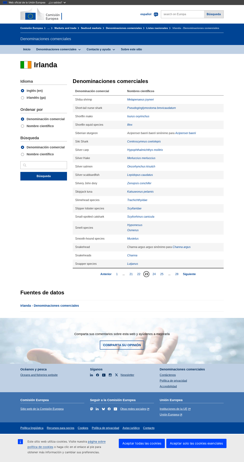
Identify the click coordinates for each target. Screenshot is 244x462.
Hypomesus (134, 225)
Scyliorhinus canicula (140, 216)
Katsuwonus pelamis (140, 191)
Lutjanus (132, 263)
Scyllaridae (134, 208)
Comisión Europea (31, 28)
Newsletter (127, 374)
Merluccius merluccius (141, 158)
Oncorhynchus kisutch (141, 166)
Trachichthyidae (137, 200)
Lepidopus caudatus (140, 174)
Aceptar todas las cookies (141, 443)
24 (155, 274)
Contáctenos (168, 374)
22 (139, 274)
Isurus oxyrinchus (138, 116)
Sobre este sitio (131, 49)
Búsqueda (214, 14)
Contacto (149, 428)
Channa (132, 255)
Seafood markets (91, 28)
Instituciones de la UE (173, 408)
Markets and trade (65, 28)
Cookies (83, 428)
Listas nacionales (157, 28)
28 (177, 274)
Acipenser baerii (185, 133)
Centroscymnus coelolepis (144, 141)
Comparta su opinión (122, 345)
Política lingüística (31, 428)
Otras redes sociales (133, 408)
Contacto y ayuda (99, 49)
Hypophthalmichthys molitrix (145, 149)
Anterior (105, 274)
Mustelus (133, 238)
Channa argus (182, 246)
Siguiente (189, 274)
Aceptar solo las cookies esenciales (196, 443)
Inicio (27, 49)
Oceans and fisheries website (39, 374)
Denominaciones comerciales (124, 28)
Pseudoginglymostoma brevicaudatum (151, 107)
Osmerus (133, 230)
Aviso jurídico (131, 428)
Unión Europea (169, 414)
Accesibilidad (168, 386)
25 (162, 274)
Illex (129, 124)
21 (132, 274)
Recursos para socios (60, 428)
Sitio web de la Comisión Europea (42, 408)
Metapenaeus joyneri (140, 99)
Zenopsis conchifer (139, 183)
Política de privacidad (173, 380)
